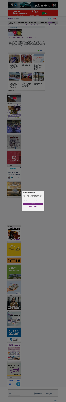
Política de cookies (39, 200)
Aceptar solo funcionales (33, 208)
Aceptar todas (33, 203)
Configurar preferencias (33, 206)
